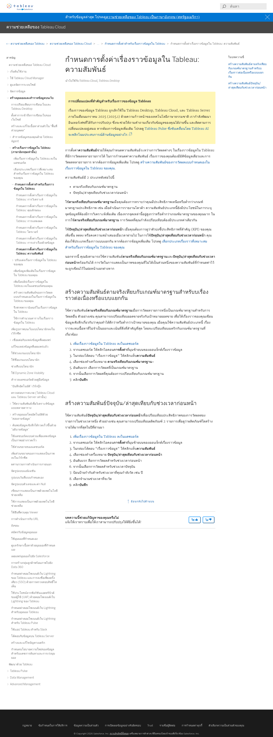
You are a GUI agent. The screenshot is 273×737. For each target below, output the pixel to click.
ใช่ (193, 520)
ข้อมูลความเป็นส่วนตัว (86, 725)
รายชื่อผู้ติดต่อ (167, 725)
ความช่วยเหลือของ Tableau (27, 43)
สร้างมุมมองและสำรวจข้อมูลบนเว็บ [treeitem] (31, 98)
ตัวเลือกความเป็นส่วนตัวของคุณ (226, 725)
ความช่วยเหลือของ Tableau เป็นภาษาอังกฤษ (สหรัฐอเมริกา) (153, 17)
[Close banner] (268, 17)
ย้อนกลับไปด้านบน (142, 501)
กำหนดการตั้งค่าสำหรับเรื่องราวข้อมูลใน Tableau (135, 43)
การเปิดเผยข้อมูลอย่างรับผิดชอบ (123, 725)
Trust (150, 725)
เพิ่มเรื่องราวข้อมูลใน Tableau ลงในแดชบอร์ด (105, 344)
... (98, 43)
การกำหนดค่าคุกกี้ (192, 725)
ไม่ (207, 520)
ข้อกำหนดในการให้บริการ (52, 725)
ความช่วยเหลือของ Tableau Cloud (71, 43)
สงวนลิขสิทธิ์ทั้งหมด (119, 733)
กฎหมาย (27, 725)
